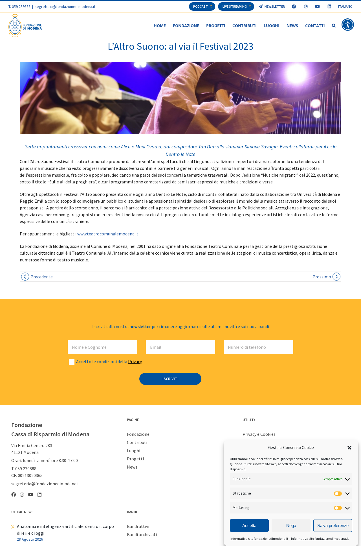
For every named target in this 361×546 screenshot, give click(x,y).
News (132, 467)
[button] (349, 447)
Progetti (135, 458)
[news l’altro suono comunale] (180, 98)
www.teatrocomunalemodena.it (107, 234)
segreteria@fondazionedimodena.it (65, 6)
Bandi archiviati (142, 534)
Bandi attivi (138, 526)
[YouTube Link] (317, 6)
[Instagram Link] (305, 6)
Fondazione (138, 434)
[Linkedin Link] (329, 6)
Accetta (249, 525)
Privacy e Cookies (259, 434)
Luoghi (133, 450)
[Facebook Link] (294, 6)
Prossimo (321, 277)
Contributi (137, 442)
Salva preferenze (333, 525)
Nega (291, 525)
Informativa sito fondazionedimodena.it (259, 538)
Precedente (41, 277)
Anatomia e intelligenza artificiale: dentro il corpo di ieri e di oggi (65, 529)
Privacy (135, 361)
